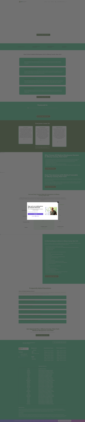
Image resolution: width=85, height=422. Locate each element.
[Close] (58, 202)
